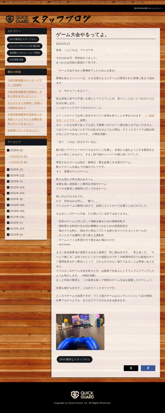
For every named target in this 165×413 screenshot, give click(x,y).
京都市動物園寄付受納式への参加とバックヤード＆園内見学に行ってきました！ (25, 119)
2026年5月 (16, 156)
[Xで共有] (131, 368)
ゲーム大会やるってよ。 (83, 34)
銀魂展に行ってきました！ (23, 130)
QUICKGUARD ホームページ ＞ (149, 8)
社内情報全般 (17, 59)
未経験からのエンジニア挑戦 (25, 53)
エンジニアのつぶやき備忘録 (25, 46)
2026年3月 (16, 162)
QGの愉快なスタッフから (74, 359)
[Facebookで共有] (148, 368)
